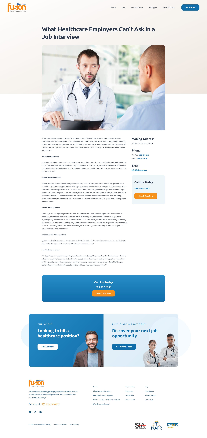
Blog (146, 387)
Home (113, 7)
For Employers (137, 7)
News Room (149, 391)
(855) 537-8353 (144, 155)
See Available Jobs (124, 346)
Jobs (124, 7)
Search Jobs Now (146, 196)
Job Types (153, 7)
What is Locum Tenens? (101, 404)
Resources (129, 391)
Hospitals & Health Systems (103, 395)
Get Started (190, 7)
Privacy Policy (74, 425)
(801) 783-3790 (142, 158)
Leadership (129, 395)
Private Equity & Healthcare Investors (106, 400)
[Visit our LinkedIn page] (40, 411)
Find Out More (48, 346)
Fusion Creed (130, 400)
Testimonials (130, 387)
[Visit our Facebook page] (30, 411)
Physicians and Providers (102, 391)
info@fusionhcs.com (139, 170)
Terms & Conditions (60, 425)
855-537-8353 (142, 188)
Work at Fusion (169, 7)
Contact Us (149, 400)
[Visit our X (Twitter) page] (35, 411)
